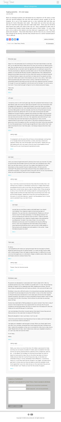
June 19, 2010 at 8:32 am (14, 158)
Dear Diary (17, 43)
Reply (9, 92)
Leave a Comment (49, 39)
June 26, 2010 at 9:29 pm (14, 60)
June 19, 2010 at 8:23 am (14, 244)
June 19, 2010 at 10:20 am (16, 180)
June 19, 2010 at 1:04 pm (18, 206)
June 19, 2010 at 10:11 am (16, 345)
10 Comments (50, 43)
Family (23, 43)
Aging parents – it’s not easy (17, 12)
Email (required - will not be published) (37, 388)
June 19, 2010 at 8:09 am (14, 279)
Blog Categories (30, 6)
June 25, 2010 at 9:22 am (16, 136)
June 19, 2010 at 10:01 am (16, 264)
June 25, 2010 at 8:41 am (14, 99)
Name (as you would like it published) (36, 385)
